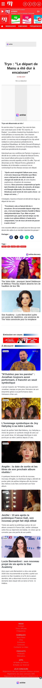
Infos (21, 640)
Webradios (11, 26)
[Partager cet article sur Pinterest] (21, 238)
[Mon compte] (39, 4)
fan (8, 246)
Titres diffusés (21, 628)
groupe (13, 246)
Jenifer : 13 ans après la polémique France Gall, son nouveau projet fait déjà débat (19, 518)
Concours (21, 645)
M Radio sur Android (21, 665)
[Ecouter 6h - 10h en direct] (21, 340)
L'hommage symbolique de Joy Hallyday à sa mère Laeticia (20, 424)
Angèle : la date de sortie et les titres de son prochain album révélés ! (20, 469)
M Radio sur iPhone (21, 662)
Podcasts (21, 654)
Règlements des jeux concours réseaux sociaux (21, 671)
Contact (21, 626)
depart (4, 246)
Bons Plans (21, 637)
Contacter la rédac (21, 647)
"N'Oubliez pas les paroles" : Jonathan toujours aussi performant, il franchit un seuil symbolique (19, 378)
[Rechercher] (34, 4)
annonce (23, 246)
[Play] (3, 11)
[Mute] (38, 11)
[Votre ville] (25, 4)
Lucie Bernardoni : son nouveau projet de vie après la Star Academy (20, 564)
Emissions (22, 26)
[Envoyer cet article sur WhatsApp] (26, 238)
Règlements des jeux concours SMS (21, 674)
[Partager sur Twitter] (15, 238)
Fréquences (21, 631)
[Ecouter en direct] (30, 4)
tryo (18, 246)
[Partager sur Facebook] (10, 238)
